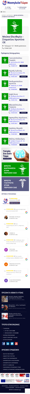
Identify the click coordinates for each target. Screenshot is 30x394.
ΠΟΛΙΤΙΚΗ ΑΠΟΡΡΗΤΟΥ (14, 386)
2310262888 (15, 333)
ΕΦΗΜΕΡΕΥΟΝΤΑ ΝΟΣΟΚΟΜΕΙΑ (11, 360)
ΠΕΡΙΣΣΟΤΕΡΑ (23, 65)
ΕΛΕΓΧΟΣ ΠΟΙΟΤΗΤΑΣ (20, 387)
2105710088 (12, 330)
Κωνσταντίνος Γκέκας (20, 299)
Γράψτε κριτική (14, 203)
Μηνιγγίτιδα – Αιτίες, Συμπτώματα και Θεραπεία (17, 305)
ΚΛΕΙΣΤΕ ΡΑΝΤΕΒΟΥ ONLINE (10, 337)
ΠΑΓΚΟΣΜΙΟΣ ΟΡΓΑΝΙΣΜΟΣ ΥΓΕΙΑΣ (12, 367)
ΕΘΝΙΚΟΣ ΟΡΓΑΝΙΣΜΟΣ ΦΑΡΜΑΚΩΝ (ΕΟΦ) (13, 369)
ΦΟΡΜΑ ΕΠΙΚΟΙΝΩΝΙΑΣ (9, 335)
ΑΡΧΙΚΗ (4, 15)
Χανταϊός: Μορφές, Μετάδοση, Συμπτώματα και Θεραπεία (16, 297)
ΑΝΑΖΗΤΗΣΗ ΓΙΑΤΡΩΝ (9, 356)
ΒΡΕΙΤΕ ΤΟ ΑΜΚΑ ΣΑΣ (8, 365)
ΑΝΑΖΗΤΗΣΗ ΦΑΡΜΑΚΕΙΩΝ (10, 358)
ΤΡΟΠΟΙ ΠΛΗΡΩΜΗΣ (9, 387)
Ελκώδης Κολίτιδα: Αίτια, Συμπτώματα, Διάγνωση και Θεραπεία (15, 315)
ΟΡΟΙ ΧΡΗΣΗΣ (5, 386)
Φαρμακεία (10, 15)
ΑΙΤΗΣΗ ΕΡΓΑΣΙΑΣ (7, 339)
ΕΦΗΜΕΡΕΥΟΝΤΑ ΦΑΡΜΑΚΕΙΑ (10, 362)
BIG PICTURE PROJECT (8, 354)
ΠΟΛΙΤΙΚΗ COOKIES (24, 386)
